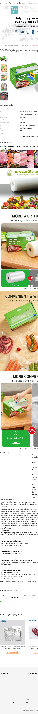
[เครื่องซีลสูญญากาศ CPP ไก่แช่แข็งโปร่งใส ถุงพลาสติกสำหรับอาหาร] (12, 632)
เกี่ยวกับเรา (9, 3)
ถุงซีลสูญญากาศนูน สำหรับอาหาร (14, 581)
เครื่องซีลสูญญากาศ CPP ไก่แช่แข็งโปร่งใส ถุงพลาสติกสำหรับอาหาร (13, 647)
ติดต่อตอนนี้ (14, 652)
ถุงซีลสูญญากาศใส (32, 581)
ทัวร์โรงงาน (21, 3)
